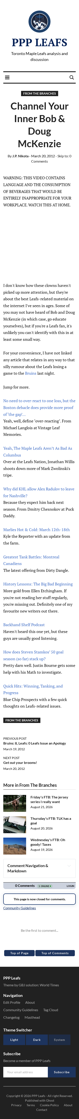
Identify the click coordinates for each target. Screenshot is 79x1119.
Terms (31, 1105)
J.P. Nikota (18, 156)
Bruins (30, 373)
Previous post (15, 738)
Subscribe (62, 1072)
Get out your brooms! (20, 762)
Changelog (11, 1017)
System (59, 1040)
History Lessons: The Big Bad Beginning (38, 584)
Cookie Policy (49, 1105)
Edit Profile (11, 1002)
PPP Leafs (39, 42)
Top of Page (19, 953)
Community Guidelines (20, 1010)
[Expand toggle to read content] (69, 865)
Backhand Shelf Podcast (24, 624)
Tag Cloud (50, 1010)
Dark (37, 1040)
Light (14, 1040)
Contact (41, 1110)
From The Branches (39, 93)
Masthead (32, 1017)
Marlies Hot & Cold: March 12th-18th (36, 529)
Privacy (16, 1105)
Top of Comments (55, 953)
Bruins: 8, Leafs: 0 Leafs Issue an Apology (34, 743)
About (30, 1002)
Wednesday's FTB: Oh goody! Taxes (48, 842)
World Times (49, 985)
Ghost (50, 1100)
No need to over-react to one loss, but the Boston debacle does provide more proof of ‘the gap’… (39, 407)
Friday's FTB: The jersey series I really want (49, 799)
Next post (11, 758)
